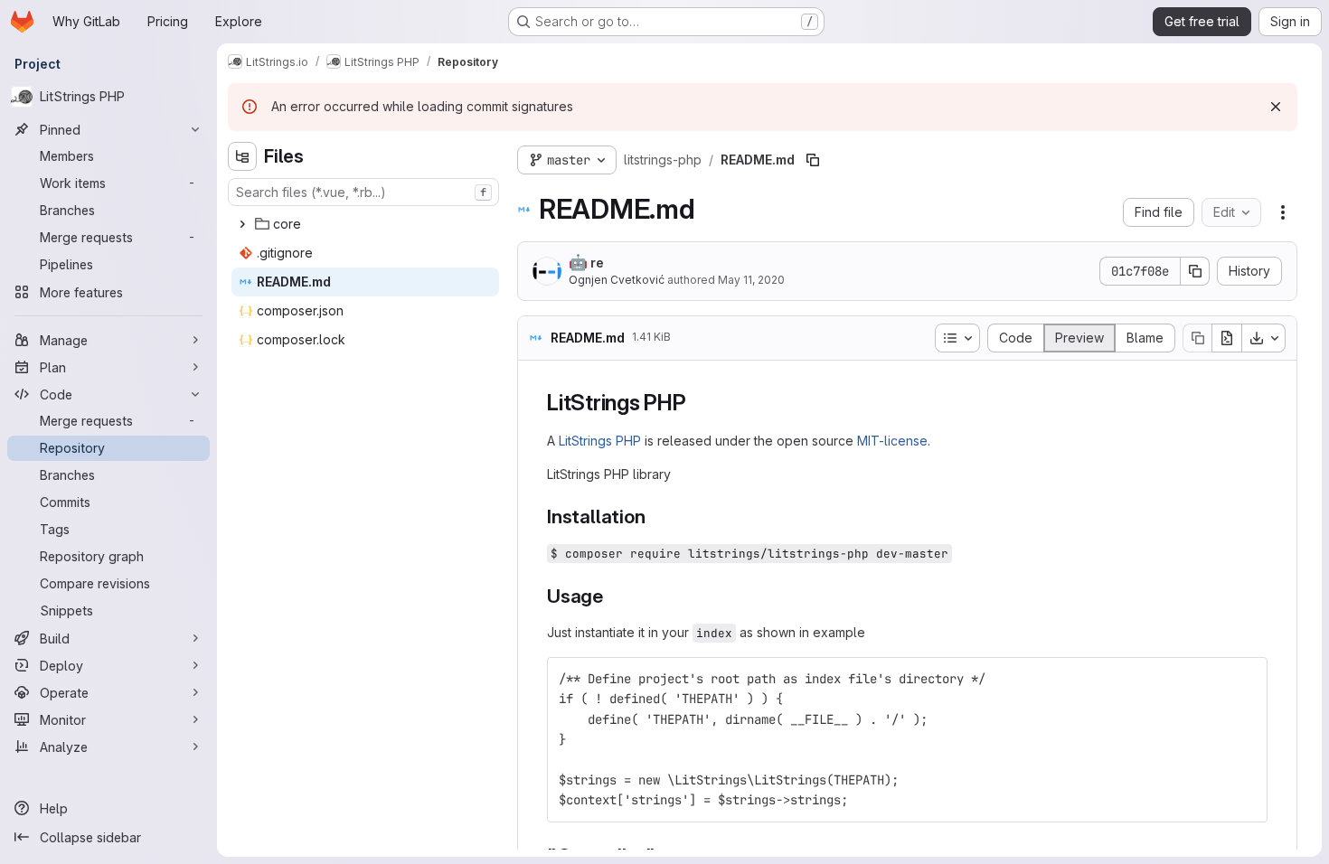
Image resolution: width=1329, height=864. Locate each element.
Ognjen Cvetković (616, 279)
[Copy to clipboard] (1245, 678)
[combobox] (363, 192)
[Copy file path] (812, 160)
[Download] (1264, 338)
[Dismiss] (1276, 106)
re (586, 262)
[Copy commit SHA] (1195, 271)
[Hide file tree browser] (242, 156)
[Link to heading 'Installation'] (655, 516)
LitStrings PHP (600, 440)
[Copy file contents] (1197, 338)
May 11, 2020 (751, 279)
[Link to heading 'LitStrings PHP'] (698, 403)
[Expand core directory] (242, 224)
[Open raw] (1226, 338)
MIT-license (892, 440)
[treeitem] (365, 224)
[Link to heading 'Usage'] (613, 596)
